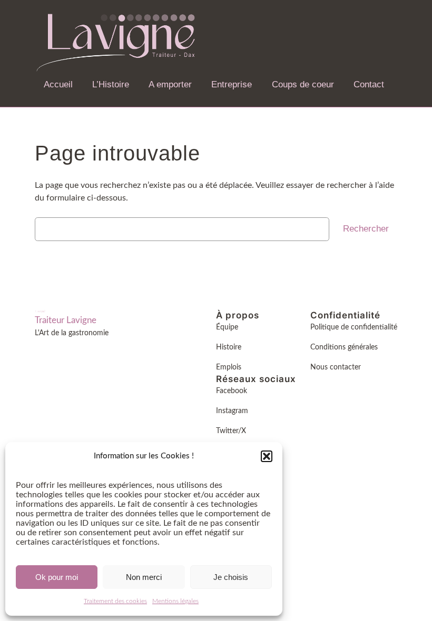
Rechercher (366, 229)
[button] (266, 456)
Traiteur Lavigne (65, 320)
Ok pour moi (56, 577)
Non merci (144, 577)
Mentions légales (175, 601)
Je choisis (230, 577)
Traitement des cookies (115, 601)
